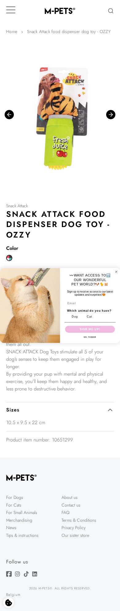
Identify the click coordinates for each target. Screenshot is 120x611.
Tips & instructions (22, 535)
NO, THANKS (90, 337)
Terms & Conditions (79, 520)
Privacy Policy (74, 528)
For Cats (13, 505)
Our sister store (75, 535)
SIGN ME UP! (90, 329)
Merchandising (19, 520)
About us (70, 497)
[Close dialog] (116, 272)
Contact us (71, 505)
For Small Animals (21, 512)
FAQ (66, 512)
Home (11, 31)
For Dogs (14, 497)
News (11, 528)
